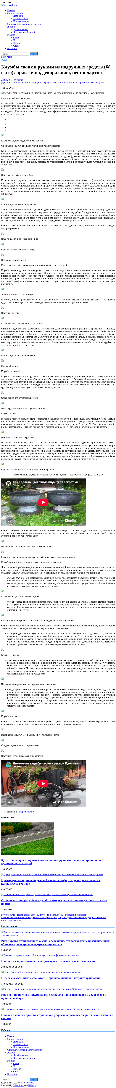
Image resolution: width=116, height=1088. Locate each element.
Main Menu (6, 56)
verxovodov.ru (26, 1082)
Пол (15, 40)
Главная (11, 10)
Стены (16, 45)
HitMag (32, 1085)
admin (20, 80)
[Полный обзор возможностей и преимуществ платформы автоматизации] (40, 955)
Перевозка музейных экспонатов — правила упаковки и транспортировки (50, 977)
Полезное (12, 48)
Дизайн (11, 26)
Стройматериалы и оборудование (24, 24)
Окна (16, 37)
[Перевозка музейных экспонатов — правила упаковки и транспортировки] (41, 972)
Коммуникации (21, 21)
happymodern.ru (26, 811)
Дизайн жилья (20, 29)
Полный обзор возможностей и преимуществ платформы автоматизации (49, 961)
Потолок (17, 43)
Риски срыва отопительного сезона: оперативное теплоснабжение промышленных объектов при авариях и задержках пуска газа (55, 942)
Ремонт (11, 35)
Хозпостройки (20, 18)
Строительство (15, 13)
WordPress (18, 1085)
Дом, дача (18, 16)
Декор (4, 59)
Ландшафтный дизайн (24, 32)
